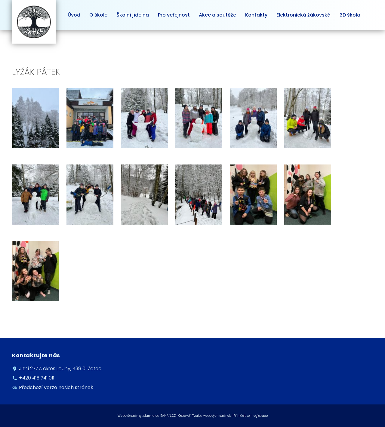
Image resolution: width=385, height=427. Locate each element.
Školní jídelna (132, 14)
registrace (260, 415)
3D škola (350, 14)
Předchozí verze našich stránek (56, 387)
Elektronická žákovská (303, 14)
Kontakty (256, 14)
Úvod (74, 14)
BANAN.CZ (168, 415)
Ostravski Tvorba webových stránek (204, 415)
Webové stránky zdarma (136, 415)
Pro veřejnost (174, 14)
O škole (98, 14)
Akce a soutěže (217, 14)
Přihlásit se (241, 415)
